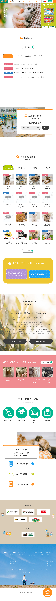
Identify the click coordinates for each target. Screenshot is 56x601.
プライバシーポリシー (44, 569)
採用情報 (21, 569)
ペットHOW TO (32, 555)
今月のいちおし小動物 (13, 561)
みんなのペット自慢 (33, 552)
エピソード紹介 (49, 565)
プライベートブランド (50, 561)
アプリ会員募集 (41, 554)
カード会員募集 (41, 556)
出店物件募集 (15, 569)
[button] (49, 7)
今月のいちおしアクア (13, 563)
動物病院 (20, 559)
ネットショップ (28, 569)
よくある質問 (24, 572)
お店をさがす (4, 552)
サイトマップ (35, 569)
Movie (47, 559)
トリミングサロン (21, 554)
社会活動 (48, 563)
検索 (45, 127)
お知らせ (8, 569)
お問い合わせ (31, 572)
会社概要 (48, 554)
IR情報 (47, 556)
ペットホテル (20, 556)
